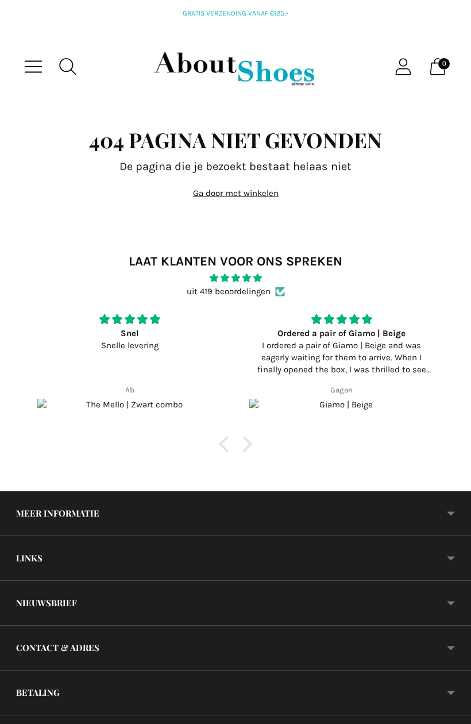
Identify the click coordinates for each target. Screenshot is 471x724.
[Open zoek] (68, 67)
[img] (235, 278)
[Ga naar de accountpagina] (403, 67)
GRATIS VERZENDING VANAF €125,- (235, 13)
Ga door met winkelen (236, 193)
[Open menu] (33, 67)
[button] (227, 444)
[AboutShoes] (235, 66)
